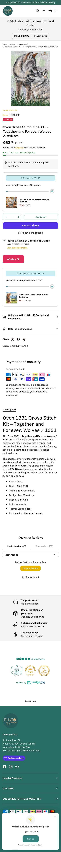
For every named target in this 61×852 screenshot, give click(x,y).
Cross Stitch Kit (10, 110)
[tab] (9, 409)
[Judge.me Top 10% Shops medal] (44, 670)
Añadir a (11, 259)
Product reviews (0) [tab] (16, 546)
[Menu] (56, 11)
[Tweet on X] (12, 339)
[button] (50, 11)
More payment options (30, 232)
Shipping (19, 147)
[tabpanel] (30, 465)
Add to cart (40, 217)
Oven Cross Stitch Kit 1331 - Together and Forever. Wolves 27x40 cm (30, 47)
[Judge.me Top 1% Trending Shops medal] (30, 670)
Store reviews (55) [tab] (44, 546)
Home (5, 45)
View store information (17, 248)
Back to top (30, 701)
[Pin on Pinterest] (24, 339)
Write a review (30, 568)
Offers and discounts (18, 45)
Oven (5, 115)
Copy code (42, 36)
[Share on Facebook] (18, 339)
